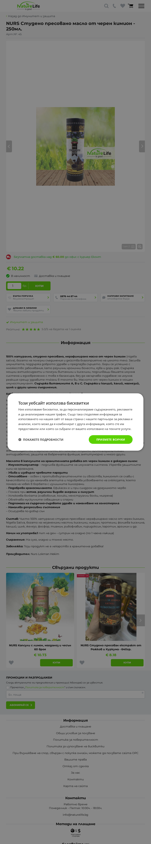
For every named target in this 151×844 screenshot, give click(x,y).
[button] (40, 439)
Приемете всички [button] (110, 439)
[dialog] (75, 422)
